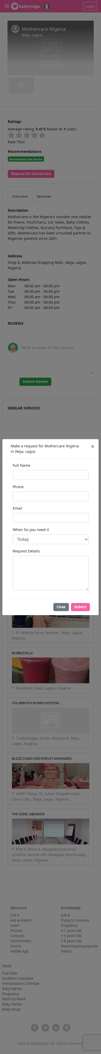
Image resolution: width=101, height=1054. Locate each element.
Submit (80, 607)
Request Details (26, 551)
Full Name (21, 465)
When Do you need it (31, 529)
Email (17, 508)
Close (61, 607)
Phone (18, 486)
